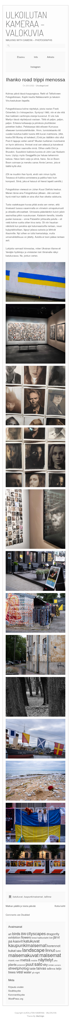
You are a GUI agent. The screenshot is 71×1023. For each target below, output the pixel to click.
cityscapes (36, 933)
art (10, 934)
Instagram (35, 66)
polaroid (21, 964)
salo (38, 964)
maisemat (50, 954)
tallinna (47, 896)
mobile (34, 960)
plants (12, 964)
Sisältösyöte (14, 990)
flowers (26, 937)
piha (55, 960)
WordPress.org (15, 998)
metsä (25, 959)
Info (36, 57)
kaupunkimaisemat (33, 896)
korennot (53, 945)
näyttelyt (45, 959)
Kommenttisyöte (16, 994)
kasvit (18, 941)
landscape (33, 949)
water (27, 972)
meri (17, 960)
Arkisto (50, 57)
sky (45, 964)
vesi (19, 971)
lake (19, 951)
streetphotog (18, 968)
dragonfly (53, 934)
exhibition (14, 937)
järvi (56, 937)
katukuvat (18, 896)
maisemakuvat (23, 954)
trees (12, 972)
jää (10, 941)
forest (34, 937)
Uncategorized (42, 85)
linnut (50, 950)
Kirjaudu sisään (16, 987)
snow (51, 964)
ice (51, 937)
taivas (41, 968)
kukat (12, 950)
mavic (11, 960)
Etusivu (21, 57)
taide (32, 968)
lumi (58, 951)
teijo (58, 968)
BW (23, 934)
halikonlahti (43, 937)
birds (16, 933)
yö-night (36, 972)
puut (30, 964)
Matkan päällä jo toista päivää (21, 906)
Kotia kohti (60, 906)
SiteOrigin (40, 1016)
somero (57, 965)
